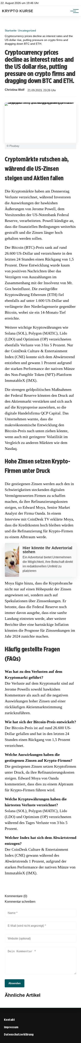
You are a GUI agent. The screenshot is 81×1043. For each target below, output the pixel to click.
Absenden (14, 983)
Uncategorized (27, 30)
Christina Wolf (14, 89)
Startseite (11, 30)
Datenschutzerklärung (19, 1034)
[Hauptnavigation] (73, 11)
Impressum (11, 1027)
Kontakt (9, 1020)
